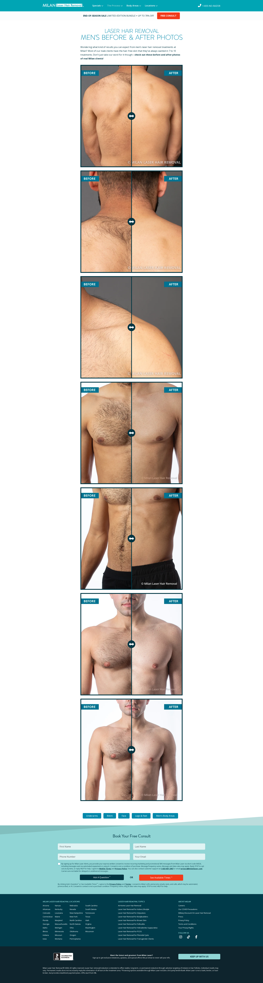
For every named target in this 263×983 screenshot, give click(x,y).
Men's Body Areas (165, 815)
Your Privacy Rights (186, 927)
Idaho (45, 927)
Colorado (46, 913)
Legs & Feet (141, 815)
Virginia (88, 924)
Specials (96, 5)
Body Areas (133, 5)
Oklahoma (74, 931)
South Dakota (90, 909)
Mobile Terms (105, 869)
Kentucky (58, 909)
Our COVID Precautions (187, 909)
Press (180, 916)
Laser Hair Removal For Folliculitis (131, 924)
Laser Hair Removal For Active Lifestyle (133, 909)
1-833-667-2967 (167, 869)
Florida (45, 920)
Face (124, 815)
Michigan (58, 927)
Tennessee (90, 913)
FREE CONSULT (168, 15)
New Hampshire (76, 913)
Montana (58, 939)
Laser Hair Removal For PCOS (130, 931)
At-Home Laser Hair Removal (129, 905)
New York (74, 916)
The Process (113, 5)
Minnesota (59, 931)
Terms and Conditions (187, 924)
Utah (87, 920)
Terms (128, 884)
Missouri (58, 935)
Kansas (58, 905)
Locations (150, 5)
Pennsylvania (75, 939)
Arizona (46, 905)
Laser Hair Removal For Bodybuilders (133, 916)
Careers (181, 905)
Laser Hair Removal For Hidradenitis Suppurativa (137, 927)
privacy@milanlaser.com (191, 869)
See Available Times (161, 877)
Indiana (46, 935)
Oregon (73, 935)
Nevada (73, 909)
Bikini (110, 815)
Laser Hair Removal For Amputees (132, 913)
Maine (57, 916)
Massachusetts (61, 924)
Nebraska (74, 905)
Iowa (45, 939)
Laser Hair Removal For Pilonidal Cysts (133, 935)
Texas (87, 916)
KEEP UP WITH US (199, 956)
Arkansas (46, 909)
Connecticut (47, 916)
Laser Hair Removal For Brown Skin (132, 920)
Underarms (92, 815)
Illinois (45, 931)
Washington (90, 927)
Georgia (46, 924)
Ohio (72, 927)
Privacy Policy (121, 869)
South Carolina (91, 905)
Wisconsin (89, 931)
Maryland (58, 920)
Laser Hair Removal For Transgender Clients (136, 939)
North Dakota (75, 924)
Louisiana (59, 913)
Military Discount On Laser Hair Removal (194, 913)
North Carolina (76, 920)
